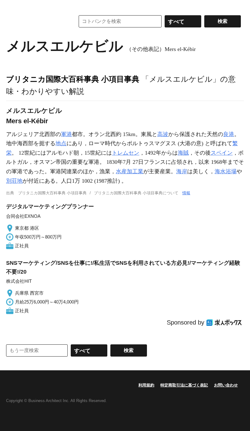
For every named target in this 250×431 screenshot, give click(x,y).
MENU (12, 6)
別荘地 (14, 181)
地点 (60, 143)
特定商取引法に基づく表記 (184, 385)
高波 (162, 134)
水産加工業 (129, 171)
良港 (228, 134)
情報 (186, 193)
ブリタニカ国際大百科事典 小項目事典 (72, 79)
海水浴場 (226, 171)
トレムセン (125, 153)
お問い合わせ (226, 385)
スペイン (222, 153)
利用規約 (146, 385)
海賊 (183, 153)
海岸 (181, 171)
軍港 (66, 134)
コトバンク (36, 21)
